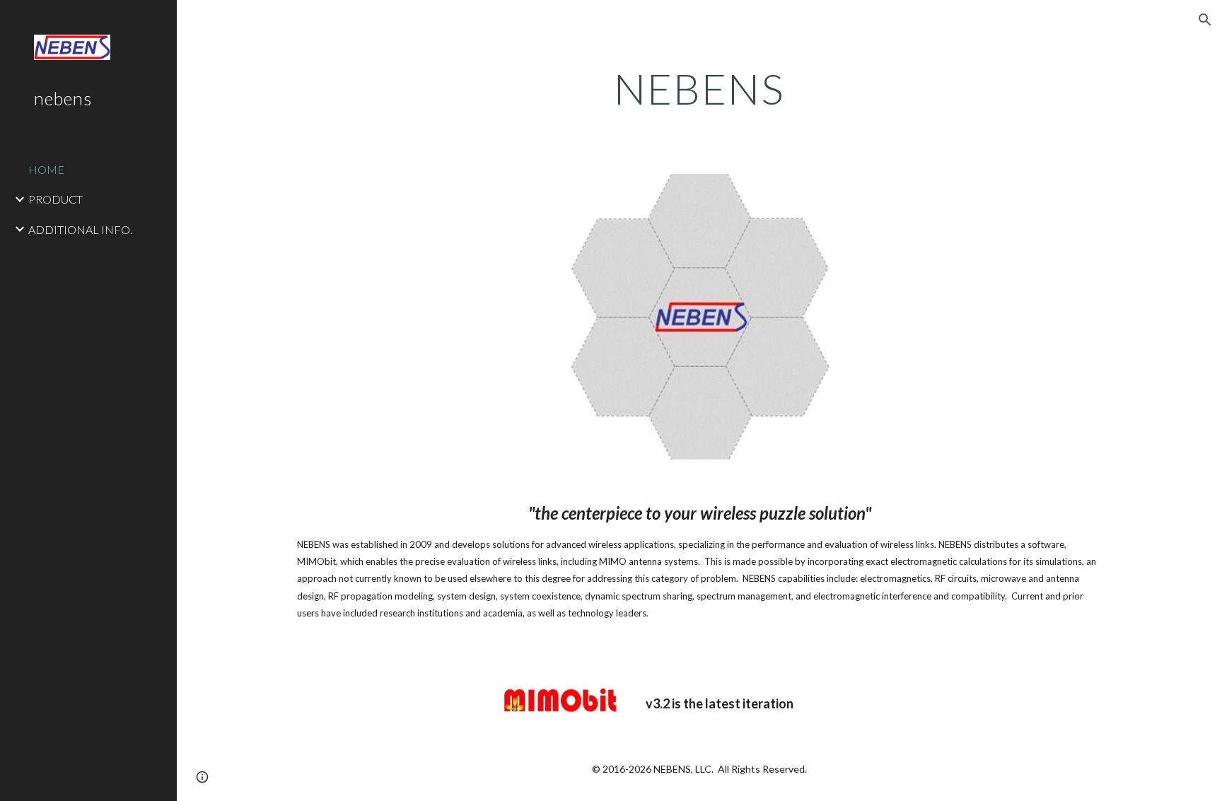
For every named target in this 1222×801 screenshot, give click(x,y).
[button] (1205, 20)
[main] (699, 88)
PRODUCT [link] (55, 199)
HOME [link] (46, 169)
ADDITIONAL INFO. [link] (80, 229)
